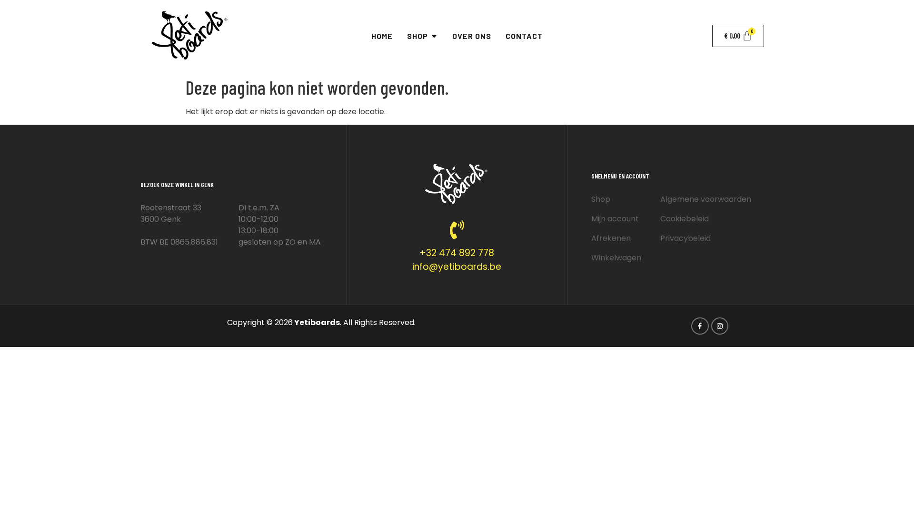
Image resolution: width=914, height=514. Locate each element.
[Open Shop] (434, 36)
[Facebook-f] (699, 326)
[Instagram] (719, 326)
